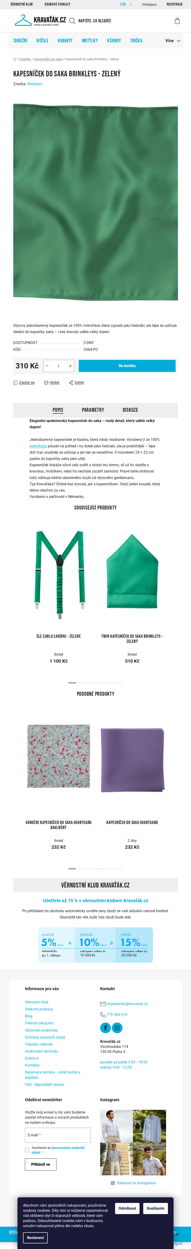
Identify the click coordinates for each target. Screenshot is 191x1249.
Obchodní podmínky (41, 1030)
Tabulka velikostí (39, 1044)
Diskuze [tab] (130, 410)
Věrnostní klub (21, 4)
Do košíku (127, 366)
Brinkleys (34, 84)
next (174, 570)
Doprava (32, 1058)
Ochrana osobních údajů (45, 1037)
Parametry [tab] (93, 410)
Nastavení (35, 1237)
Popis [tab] (58, 410)
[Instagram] (117, 1028)
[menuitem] (20, 41)
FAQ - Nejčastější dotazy (45, 1084)
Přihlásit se (40, 1164)
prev (17, 570)
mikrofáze (38, 446)
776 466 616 (117, 1014)
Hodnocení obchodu (41, 1051)
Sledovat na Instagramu (136, 1183)
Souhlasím (155, 1208)
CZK (123, 4)
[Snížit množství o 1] (47, 366)
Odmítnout (127, 1208)
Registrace (175, 4)
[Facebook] (105, 1028)
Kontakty (32, 1065)
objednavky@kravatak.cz (127, 1004)
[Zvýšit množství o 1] (70, 366)
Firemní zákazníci (39, 1023)
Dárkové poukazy (57, 4)
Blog (28, 1016)
